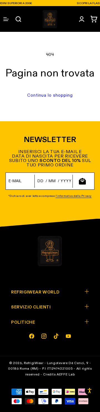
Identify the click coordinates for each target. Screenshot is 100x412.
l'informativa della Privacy (74, 196)
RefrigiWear (34, 363)
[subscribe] (82, 181)
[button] (94, 19)
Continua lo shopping (50, 95)
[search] (18, 19)
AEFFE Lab (66, 374)
